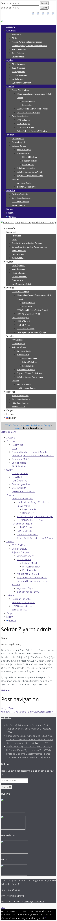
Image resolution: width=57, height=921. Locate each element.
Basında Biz (27, 105)
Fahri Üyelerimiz (18, 71)
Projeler (10, 86)
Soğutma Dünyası (19, 146)
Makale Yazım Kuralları (26, 168)
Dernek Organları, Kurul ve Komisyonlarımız (29, 45)
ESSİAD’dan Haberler (20, 201)
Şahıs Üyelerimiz (18, 68)
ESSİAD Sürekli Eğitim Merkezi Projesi (32, 108)
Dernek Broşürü (18, 142)
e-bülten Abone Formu (26, 187)
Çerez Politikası (18, 53)
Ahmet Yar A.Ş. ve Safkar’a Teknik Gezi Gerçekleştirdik (28, 711)
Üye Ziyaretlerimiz (11, 708)
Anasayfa (10, 26)
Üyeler (9, 60)
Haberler (10, 190)
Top (3, 907)
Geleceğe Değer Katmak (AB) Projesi (32, 131)
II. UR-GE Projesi (23, 123)
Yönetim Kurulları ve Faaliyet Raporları (27, 42)
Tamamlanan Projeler (20, 116)
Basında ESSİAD (18, 205)
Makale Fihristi (23, 153)
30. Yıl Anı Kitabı (18, 138)
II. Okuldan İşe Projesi (25, 127)
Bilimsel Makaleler (29, 161)
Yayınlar (10, 134)
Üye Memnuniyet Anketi (21, 82)
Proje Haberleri (28, 101)
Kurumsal (11, 30)
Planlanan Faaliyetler (20, 194)
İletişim (10, 212)
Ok (46, 918)
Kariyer (9, 209)
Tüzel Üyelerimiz (18, 64)
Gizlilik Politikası (18, 56)
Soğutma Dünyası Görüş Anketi (29, 172)
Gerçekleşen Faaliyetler (21, 198)
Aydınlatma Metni (19, 49)
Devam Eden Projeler (20, 90)
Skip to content (8, 431)
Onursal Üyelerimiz (19, 75)
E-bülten (15, 179)
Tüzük (14, 38)
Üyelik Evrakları (18, 79)
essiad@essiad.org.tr (34, 901)
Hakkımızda (16, 34)
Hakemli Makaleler (29, 157)
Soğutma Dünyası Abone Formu (30, 175)
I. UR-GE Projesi (23, 120)
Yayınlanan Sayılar (24, 149)
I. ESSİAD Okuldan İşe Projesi (28, 112)
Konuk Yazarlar (28, 164)
